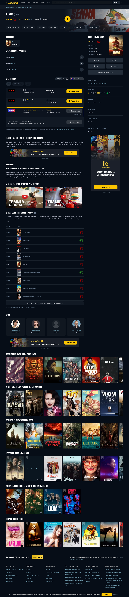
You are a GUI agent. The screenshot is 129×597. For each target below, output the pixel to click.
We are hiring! (37, 557)
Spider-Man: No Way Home (15, 569)
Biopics (99, 103)
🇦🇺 (75, 79)
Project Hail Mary (11, 575)
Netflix (48, 569)
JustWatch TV (50, 581)
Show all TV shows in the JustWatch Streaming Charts (45, 303)
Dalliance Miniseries (111, 575)
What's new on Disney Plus (74, 580)
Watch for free (28, 27)
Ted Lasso (29, 572)
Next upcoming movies (91, 566)
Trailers (63, 27)
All (9, 84)
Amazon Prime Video (52, 572)
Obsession (9, 572)
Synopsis (53, 27)
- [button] (10, 57)
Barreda (87, 581)
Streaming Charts (77, 27)
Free (27, 84)
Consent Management (76, 559)
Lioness (28, 578)
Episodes (42, 27)
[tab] (45, 57)
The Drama (9, 581)
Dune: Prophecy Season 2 (113, 569)
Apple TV (49, 575)
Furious (28, 569)
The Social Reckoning (92, 572)
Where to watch (13, 27)
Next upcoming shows (111, 566)
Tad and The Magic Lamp (93, 575)
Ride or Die (29, 581)
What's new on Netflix (72, 569)
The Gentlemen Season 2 (113, 572)
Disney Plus (49, 578)
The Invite (9, 578)
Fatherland (88, 569)
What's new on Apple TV (73, 577)
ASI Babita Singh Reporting (93, 578)
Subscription (18, 84)
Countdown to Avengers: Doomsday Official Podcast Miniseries (113, 580)
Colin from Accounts (32, 575)
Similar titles (93, 27)
